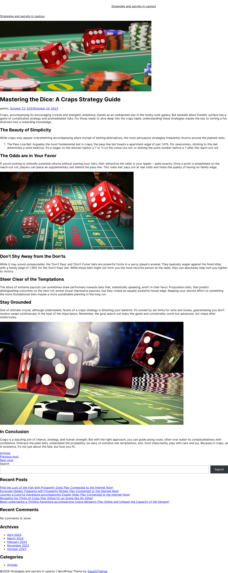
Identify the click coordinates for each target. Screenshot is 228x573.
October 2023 (16, 549)
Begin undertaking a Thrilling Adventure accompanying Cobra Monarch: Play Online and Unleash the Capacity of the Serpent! (84, 501)
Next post (6, 460)
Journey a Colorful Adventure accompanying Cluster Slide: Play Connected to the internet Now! (65, 494)
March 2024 (15, 538)
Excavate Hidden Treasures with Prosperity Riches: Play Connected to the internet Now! (59, 491)
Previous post (9, 456)
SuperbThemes (97, 571)
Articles (5, 453)
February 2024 (17, 542)
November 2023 (18, 545)
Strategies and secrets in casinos (133, 6)
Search (4, 463)
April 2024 (14, 535)
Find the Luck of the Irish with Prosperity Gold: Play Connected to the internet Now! (56, 487)
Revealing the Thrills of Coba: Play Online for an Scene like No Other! (46, 498)
